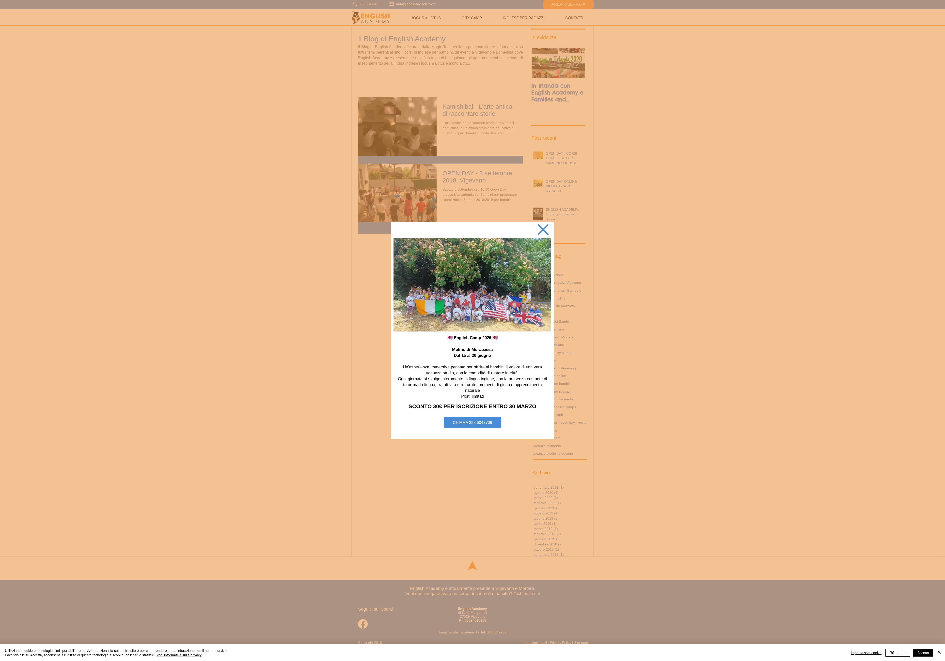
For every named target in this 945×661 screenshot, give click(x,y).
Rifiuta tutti (898, 652)
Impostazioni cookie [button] (866, 652)
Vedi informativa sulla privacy (179, 654)
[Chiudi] (939, 652)
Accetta (923, 652)
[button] (543, 229)
